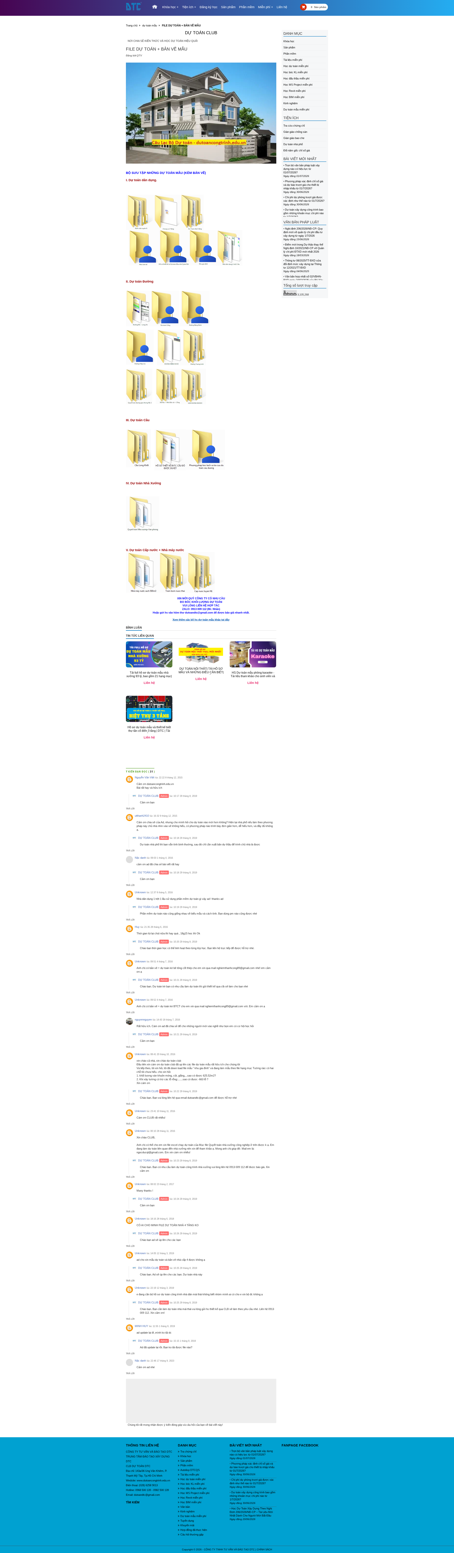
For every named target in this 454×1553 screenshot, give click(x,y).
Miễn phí (264, 7)
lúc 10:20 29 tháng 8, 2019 (183, 945)
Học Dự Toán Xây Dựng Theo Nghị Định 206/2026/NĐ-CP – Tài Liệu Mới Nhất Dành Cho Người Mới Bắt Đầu (251, 1515)
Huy (137, 930)
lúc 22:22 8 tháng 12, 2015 (168, 781)
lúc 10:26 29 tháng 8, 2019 (183, 1237)
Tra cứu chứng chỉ (294, 125)
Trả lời (130, 812)
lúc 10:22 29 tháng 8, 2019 (183, 1095)
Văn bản (185, 1510)
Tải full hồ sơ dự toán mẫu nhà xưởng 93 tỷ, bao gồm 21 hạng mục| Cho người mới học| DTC (149, 680)
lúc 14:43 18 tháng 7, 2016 (166, 1023)
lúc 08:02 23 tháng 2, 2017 (160, 1187)
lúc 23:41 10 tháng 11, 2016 (161, 1114)
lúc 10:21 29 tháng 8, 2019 (183, 983)
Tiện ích (187, 7)
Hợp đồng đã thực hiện (193, 1533)
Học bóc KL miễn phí (295, 72)
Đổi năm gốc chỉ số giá (296, 150)
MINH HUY (141, 1329)
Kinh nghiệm (290, 103)
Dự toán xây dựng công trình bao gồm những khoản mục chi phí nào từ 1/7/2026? (303, 213)
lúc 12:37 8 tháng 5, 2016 (160, 896)
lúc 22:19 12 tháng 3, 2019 (160, 1291)
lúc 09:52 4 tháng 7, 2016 (160, 1003)
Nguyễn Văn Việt (144, 780)
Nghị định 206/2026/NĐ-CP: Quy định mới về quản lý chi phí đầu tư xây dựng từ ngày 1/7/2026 (303, 232)
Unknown (140, 895)
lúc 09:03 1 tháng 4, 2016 (160, 861)
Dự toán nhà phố (293, 144)
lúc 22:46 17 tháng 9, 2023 (160, 1364)
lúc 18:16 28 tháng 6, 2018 (160, 1222)
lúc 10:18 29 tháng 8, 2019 (183, 841)
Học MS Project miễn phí (297, 84)
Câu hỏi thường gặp (191, 1538)
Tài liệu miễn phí (292, 59)
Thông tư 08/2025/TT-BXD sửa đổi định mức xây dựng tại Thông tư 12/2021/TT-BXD (302, 264)
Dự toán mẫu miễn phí (296, 109)
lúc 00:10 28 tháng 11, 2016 (161, 1134)
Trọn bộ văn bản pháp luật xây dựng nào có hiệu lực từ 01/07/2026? (301, 169)
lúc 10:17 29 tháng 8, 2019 (183, 799)
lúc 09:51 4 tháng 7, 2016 (160, 965)
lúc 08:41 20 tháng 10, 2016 (161, 1057)
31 (152, 775)
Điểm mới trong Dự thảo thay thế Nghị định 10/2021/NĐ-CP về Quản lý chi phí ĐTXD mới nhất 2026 (303, 248)
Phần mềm (246, 7)
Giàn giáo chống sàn (295, 131)
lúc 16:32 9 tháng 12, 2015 (163, 819)
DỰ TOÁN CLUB (201, 32)
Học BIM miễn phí (293, 97)
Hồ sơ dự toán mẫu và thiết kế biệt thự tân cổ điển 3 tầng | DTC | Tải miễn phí (149, 734)
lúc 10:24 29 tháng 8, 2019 (183, 1202)
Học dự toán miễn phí (295, 66)
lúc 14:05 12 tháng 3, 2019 (160, 1257)
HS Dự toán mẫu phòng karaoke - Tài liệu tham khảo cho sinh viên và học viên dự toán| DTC (253, 680)
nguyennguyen (143, 1023)
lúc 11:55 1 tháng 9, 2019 (162, 1329)
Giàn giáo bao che (293, 138)
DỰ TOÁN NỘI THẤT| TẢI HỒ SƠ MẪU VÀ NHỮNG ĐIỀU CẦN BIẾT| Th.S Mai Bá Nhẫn (201, 676)
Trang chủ (131, 25)
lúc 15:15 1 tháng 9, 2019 (183, 1344)
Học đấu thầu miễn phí (296, 78)
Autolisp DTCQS (190, 1473)
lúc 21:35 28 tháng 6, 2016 (154, 930)
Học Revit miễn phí (294, 90)
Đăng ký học (208, 7)
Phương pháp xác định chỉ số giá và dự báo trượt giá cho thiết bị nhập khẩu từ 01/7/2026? (303, 185)
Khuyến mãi (187, 1528)
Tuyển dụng (187, 1524)
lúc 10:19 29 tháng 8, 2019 (183, 910)
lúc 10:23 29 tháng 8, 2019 (183, 1164)
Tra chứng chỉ (188, 1455)
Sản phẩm (228, 7)
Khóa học (169, 7)
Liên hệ (282, 7)
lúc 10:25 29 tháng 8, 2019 (183, 1271)
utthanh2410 (142, 819)
